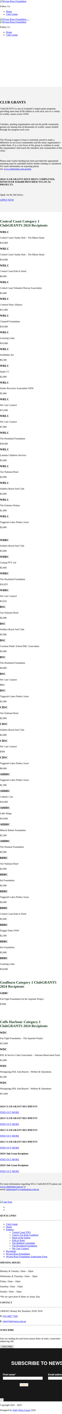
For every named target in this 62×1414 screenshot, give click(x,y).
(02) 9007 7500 (10, 1316)
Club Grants (12, 14)
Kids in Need (18, 1240)
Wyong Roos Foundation (18, 1254)
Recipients (11, 1251)
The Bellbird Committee (23, 1243)
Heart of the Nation (21, 1237)
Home (9, 11)
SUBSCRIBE (7, 1347)
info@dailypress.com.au (14, 1321)
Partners (10, 1229)
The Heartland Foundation (24, 1246)
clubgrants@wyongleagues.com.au (22, 1189)
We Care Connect (20, 1248)
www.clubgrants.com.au (11, 1186)
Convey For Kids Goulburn (25, 1235)
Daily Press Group (21, 1410)
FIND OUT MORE (9, 1112)
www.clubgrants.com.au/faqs (17, 169)
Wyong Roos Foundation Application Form (26, 1256)
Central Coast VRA (21, 1232)
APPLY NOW (7, 200)
